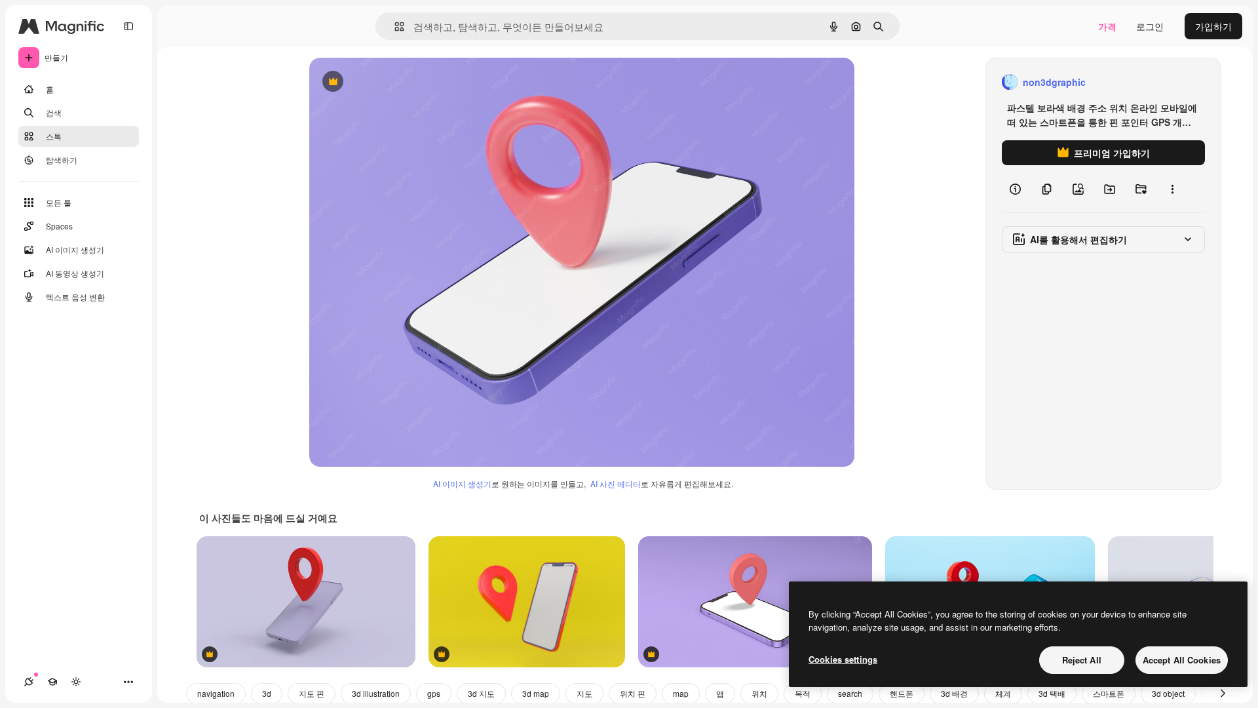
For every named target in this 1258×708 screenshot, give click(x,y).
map (681, 693)
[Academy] (52, 681)
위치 (759, 693)
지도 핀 (311, 693)
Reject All (1081, 660)
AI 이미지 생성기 (462, 483)
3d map (535, 693)
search (850, 693)
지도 (584, 693)
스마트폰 (1108, 693)
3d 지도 (481, 693)
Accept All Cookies (1182, 660)
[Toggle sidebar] (128, 26)
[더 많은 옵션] (1172, 189)
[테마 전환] (76, 681)
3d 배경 (954, 693)
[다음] (1222, 693)
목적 (802, 693)
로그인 (1150, 26)
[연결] (28, 681)
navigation (216, 693)
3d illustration (376, 693)
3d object (1168, 693)
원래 (384, 82)
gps (433, 693)
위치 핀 (632, 693)
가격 (1107, 26)
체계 (1003, 693)
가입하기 (1213, 26)
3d (266, 693)
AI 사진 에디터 (615, 483)
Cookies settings (843, 659)
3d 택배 (1052, 693)
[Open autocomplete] (394, 26)
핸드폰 (901, 693)
